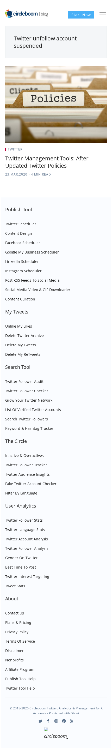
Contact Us (14, 613)
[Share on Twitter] (86, 151)
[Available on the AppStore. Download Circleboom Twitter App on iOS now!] (56, 734)
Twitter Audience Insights (27, 474)
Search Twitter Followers (26, 419)
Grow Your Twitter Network (28, 400)
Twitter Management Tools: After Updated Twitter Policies (47, 162)
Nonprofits (14, 659)
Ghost (75, 713)
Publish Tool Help (20, 678)
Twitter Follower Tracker (26, 464)
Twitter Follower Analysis (26, 548)
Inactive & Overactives (24, 455)
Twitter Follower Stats (24, 520)
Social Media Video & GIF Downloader (37, 289)
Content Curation (20, 299)
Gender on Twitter (21, 557)
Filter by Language (21, 493)
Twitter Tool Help (20, 688)
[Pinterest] (64, 721)
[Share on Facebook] (93, 151)
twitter (15, 149)
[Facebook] (48, 721)
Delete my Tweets (20, 344)
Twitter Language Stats (25, 529)
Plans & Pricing (18, 622)
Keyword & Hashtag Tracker (29, 428)
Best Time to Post (20, 567)
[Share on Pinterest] (105, 151)
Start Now (81, 14)
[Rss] (72, 721)
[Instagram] (56, 721)
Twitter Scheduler (20, 223)
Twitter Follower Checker (26, 390)
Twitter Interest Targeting (27, 576)
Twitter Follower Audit (24, 381)
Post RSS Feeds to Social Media (32, 280)
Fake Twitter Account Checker (31, 483)
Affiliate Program (19, 669)
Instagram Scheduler (23, 270)
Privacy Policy (16, 631)
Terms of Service (20, 641)
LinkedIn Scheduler (22, 261)
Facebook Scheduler (22, 242)
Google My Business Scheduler (32, 252)
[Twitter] (40, 721)
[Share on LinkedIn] (99, 151)
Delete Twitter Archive (24, 335)
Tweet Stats (15, 585)
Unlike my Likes (18, 326)
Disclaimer (14, 650)
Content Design (18, 233)
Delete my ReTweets (22, 354)
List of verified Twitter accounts (33, 409)
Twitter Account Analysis (26, 538)
